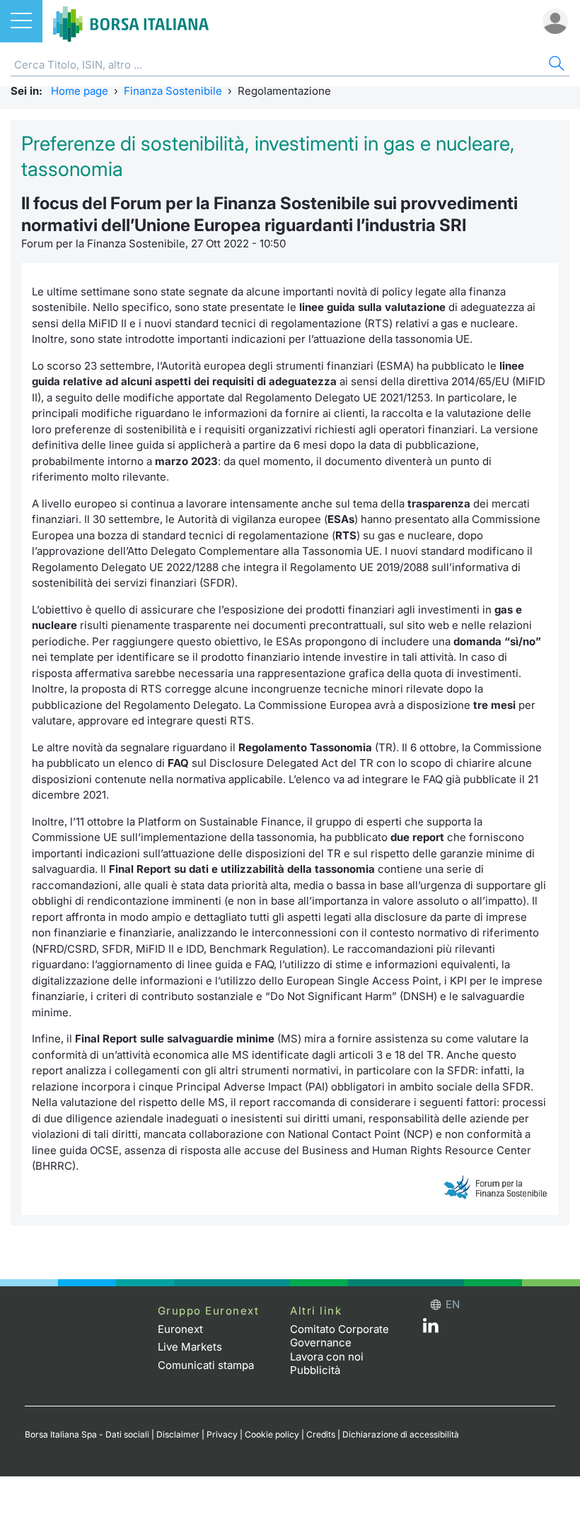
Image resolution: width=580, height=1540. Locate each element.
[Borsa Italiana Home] (130, 21)
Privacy (222, 1434)
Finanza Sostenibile (173, 91)
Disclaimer (177, 1434)
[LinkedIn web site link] (431, 1329)
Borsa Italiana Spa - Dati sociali (87, 1434)
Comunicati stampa (206, 1365)
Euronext (180, 1329)
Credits (320, 1434)
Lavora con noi (327, 1356)
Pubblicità (315, 1370)
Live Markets (190, 1346)
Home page (79, 91)
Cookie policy (272, 1434)
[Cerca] (555, 65)
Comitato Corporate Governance (339, 1336)
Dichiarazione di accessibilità (400, 1434)
